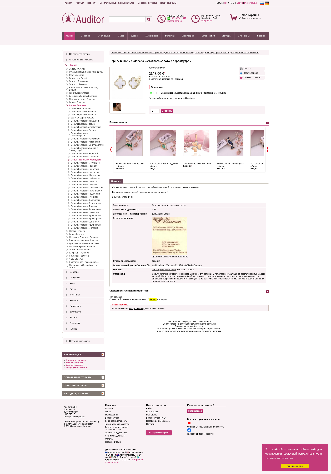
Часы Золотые (76, 259)
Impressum (76, 426)
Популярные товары (79, 341)
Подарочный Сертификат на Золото (83, 266)
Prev (111, 149)
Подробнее (207, 20)
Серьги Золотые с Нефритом (85, 178)
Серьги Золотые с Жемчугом (86, 160)
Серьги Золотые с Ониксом (84, 181)
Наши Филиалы (168, 3)
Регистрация (250, 3)
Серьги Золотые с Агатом (83, 130)
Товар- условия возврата (117, 424)
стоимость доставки (206, 324)
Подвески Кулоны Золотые (82, 246)
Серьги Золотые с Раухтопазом (86, 191)
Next (267, 149)
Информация (72, 354)
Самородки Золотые (79, 256)
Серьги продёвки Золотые (84, 114)
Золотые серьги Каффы (82, 118)
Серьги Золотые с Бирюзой (84, 153)
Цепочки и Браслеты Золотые (84, 237)
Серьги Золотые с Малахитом (85, 175)
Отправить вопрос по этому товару (169, 205)
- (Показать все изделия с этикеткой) (170, 257)
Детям (134, 35)
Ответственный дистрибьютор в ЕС (131, 265)
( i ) (225, 3)
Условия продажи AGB (116, 432)
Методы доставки (76, 393)
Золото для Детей (78, 78)
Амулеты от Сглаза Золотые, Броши (83, 88)
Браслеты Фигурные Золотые (83, 240)
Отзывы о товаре (251, 77)
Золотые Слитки (77, 69)
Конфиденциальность (76, 367)
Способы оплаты (75, 385)
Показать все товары (79, 54)
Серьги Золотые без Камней (85, 121)
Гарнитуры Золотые (79, 93)
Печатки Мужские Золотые (82, 99)
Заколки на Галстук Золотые (83, 96)
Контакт (80, 3)
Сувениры (244, 35)
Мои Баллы (151, 415)
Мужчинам (152, 35)
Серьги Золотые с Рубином (84, 197)
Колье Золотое (76, 234)
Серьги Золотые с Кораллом (85, 169)
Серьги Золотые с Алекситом (85, 139)
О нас (108, 411)
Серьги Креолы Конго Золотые (86, 127)
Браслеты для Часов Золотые (84, 262)
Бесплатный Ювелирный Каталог (117, 3)
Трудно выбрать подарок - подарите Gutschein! (172, 98)
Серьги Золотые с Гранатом (84, 156)
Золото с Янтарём (78, 84)
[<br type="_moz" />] (130, 143)
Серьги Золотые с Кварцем (84, 166)
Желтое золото (76, 75)
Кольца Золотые (77, 102)
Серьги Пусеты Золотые (83, 124)
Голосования (111, 415)
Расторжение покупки (158, 433)
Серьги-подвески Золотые (84, 111)
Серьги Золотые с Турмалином (86, 209)
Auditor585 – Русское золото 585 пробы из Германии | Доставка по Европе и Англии (152, 52)
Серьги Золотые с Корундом (85, 172)
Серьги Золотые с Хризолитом (86, 215)
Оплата (109, 439)
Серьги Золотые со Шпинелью (86, 225)
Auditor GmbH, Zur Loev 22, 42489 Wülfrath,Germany (177, 265)
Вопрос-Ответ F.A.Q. (156, 418)
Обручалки (104, 35)
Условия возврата (74, 365)
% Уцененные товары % (81, 60)
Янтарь (226, 35)
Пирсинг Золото (77, 231)
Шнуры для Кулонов (79, 253)
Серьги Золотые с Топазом (84, 206)
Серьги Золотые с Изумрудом (85, 163)
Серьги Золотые (77, 105)
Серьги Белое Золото (81, 108)
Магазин (199, 52)
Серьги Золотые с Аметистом (85, 142)
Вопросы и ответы (147, 3)
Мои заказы (152, 411)
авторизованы (136, 308)
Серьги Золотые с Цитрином (85, 222)
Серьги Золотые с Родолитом (85, 194)
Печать (247, 68)
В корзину (167, 111)
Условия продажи (74, 363)
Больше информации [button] (279, 458)
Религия (170, 35)
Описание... (158, 87)
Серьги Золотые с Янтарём (84, 228)
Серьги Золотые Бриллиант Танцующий (84, 149)
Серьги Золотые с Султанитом (86, 203)
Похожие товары (118, 122)
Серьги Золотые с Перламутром (87, 187)
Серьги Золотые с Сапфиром (85, 200)
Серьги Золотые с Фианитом (85, 212)
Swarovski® (208, 35)
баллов (153, 299)
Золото (70, 35)
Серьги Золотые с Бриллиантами (87, 145)
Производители (113, 442)
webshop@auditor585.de (164, 269)
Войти (240, 3)
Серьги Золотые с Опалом (84, 184)
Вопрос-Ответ (112, 418)
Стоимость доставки (76, 360)
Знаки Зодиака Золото (80, 249)
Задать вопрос (174, 21)
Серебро (85, 35)
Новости (91, 3)
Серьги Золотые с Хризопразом (86, 218)
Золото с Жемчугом (78, 81)
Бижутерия (188, 35)
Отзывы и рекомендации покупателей (128, 291)
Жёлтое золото (119, 197)
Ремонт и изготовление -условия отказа (116, 428)
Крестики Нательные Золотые (84, 243)
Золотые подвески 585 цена (197, 164)
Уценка (261, 35)
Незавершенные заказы (158, 421)
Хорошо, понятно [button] (295, 466)
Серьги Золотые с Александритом (79, 134)
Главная (68, 3)
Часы (121, 35)
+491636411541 (178, 18)
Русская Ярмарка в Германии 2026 (86, 72)
